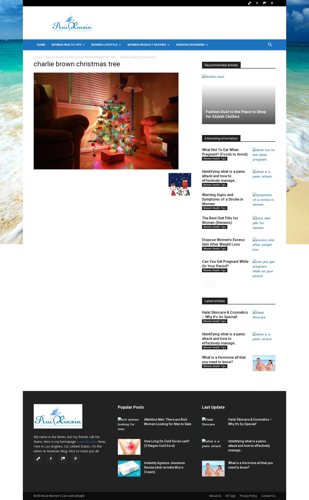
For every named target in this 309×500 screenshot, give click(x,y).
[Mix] (264, 3)
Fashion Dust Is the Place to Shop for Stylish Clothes (236, 114)
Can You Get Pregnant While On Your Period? (225, 263)
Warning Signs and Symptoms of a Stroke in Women (222, 199)
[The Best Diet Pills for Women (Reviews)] (264, 224)
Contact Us (268, 496)
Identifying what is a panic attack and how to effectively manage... (223, 176)
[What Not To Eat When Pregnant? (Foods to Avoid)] (264, 156)
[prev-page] (205, 284)
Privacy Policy (248, 496)
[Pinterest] (272, 3)
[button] (269, 45)
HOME (41, 45)
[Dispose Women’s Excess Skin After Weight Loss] (264, 246)
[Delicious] (249, 3)
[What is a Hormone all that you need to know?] (264, 363)
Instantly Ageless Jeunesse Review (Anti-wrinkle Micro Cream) (164, 467)
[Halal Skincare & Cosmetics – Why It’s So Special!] (264, 318)
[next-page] (212, 284)
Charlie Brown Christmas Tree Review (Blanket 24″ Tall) (81, 57)
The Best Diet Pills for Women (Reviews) (220, 220)
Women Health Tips (66, 45)
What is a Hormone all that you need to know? (224, 359)
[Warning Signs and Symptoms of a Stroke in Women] (264, 201)
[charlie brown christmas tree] (106, 168)
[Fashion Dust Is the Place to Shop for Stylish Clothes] (238, 99)
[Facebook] (257, 3)
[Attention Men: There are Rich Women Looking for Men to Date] (129, 425)
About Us (215, 496)
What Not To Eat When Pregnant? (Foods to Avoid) (225, 152)
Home (38, 57)
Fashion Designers (190, 45)
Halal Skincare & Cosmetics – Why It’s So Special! (225, 314)
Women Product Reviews (147, 45)
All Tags (230, 496)
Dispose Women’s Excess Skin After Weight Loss (223, 242)
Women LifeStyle (104, 45)
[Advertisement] (193, 23)
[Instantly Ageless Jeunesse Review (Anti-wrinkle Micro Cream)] (129, 468)
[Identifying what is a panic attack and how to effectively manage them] (264, 177)
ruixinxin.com (86, 441)
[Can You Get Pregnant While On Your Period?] (264, 268)
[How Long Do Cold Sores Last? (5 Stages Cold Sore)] (129, 447)
